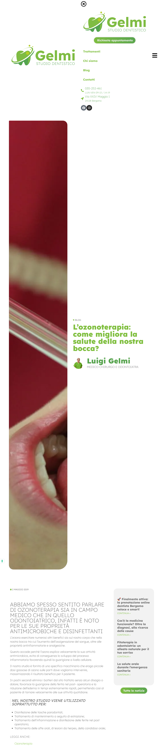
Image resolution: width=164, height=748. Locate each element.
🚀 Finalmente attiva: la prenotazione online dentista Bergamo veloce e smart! (133, 604)
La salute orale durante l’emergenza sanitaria (132, 667)
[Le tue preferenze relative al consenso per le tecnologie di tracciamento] (2, 561)
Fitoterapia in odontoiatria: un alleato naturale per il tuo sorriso (133, 647)
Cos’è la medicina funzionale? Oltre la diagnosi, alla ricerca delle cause (132, 626)
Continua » (123, 613)
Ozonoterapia (23, 743)
